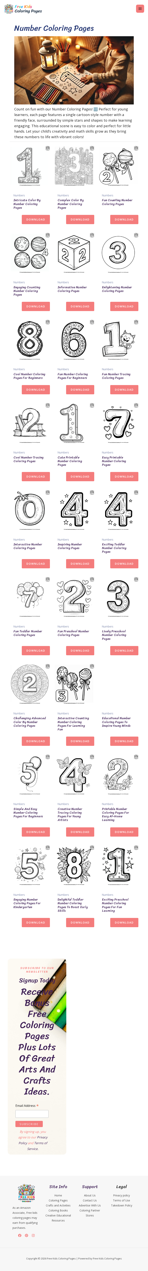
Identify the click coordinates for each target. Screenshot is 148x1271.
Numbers (19, 195)
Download (35, 219)
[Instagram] (33, 1235)
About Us (90, 1195)
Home (58, 1195)
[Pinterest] (26, 1235)
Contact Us (90, 1200)
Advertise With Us (90, 1205)
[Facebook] (19, 1235)
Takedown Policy (121, 1205)
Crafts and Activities (58, 1205)
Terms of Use (121, 1200)
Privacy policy (121, 1195)
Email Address (27, 1106)
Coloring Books (58, 1210)
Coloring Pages (58, 1200)
